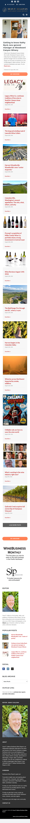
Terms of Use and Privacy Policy (20, 816)
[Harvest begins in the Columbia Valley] (15, 329)
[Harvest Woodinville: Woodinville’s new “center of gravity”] (15, 152)
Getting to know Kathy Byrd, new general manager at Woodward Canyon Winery (19, 645)
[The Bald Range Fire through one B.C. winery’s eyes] (15, 294)
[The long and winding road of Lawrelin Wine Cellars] (15, 120)
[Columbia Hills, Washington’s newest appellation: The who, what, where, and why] (15, 187)
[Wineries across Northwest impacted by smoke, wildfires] (15, 365)
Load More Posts (15, 525)
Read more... (7, 66)
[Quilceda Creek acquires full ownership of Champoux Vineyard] (15, 494)
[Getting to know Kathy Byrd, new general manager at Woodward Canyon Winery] (15, 29)
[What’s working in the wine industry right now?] (15, 455)
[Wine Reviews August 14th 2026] (15, 259)
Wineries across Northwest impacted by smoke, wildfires (14, 381)
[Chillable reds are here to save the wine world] (15, 409)
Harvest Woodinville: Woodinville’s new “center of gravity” (14, 167)
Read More (7, 109)
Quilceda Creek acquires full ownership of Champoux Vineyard (15, 509)
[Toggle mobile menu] (27, 15)
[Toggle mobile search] (23, 15)
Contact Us (6, 803)
